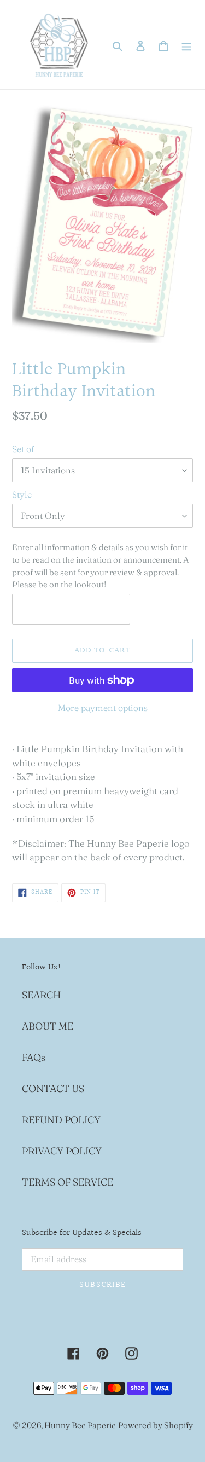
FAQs (33, 1057)
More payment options (103, 707)
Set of (23, 448)
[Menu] (186, 44)
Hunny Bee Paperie (80, 1425)
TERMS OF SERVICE (67, 1182)
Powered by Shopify (155, 1425)
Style (22, 494)
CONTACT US (53, 1088)
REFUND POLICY (61, 1119)
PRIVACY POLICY (62, 1151)
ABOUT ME (47, 1026)
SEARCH (41, 995)
